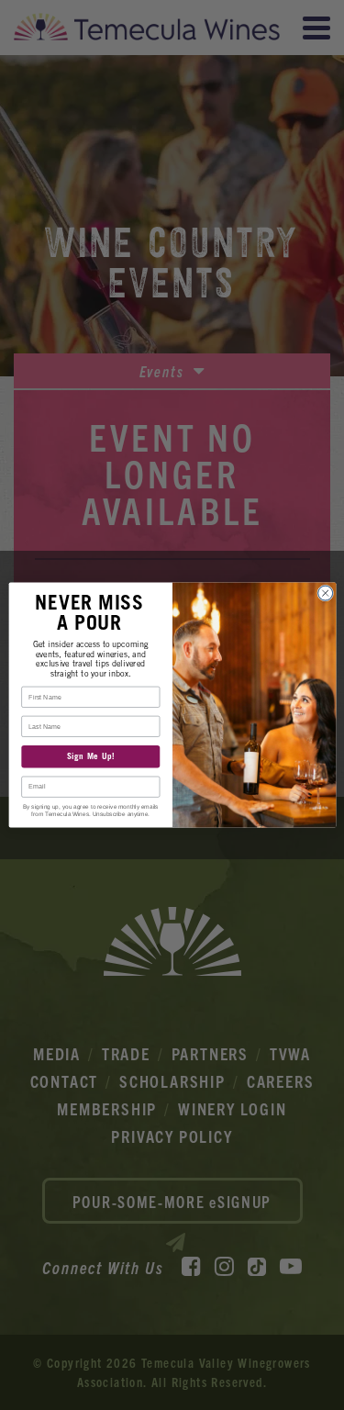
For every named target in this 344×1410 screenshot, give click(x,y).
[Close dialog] (324, 593)
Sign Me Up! (90, 757)
